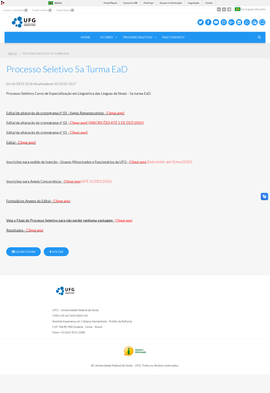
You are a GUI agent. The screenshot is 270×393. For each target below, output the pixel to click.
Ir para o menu (40, 10)
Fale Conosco (173, 37)
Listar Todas (25, 251)
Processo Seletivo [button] (137, 37)
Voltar (57, 251)
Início (12, 53)
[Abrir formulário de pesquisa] (259, 37)
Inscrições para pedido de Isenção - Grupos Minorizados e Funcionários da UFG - (76, 162)
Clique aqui (123, 220)
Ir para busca (63, 10)
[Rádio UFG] (254, 22)
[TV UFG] (262, 22)
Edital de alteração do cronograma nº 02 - (75, 123)
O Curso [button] (106, 37)
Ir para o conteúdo (14, 10)
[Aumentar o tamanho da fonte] (219, 9)
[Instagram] (224, 22)
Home (85, 37)
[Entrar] (3, 3)
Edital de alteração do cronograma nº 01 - (47, 132)
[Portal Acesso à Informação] (135, 355)
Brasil (58, 3)
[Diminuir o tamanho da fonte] (224, 9)
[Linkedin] (239, 22)
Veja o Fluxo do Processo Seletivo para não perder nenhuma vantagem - (60, 220)
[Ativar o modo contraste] (229, 9)
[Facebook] (208, 22)
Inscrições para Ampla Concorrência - (43, 181)
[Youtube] (216, 22)
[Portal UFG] (23, 26)
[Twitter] (200, 22)
